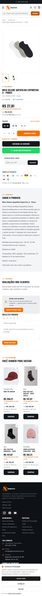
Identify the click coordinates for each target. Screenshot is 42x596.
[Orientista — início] (11, 7)
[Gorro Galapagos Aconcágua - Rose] (31, 434)
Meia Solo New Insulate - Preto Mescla (28, 394)
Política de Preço (27, 530)
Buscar (35, 13)
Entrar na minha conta (13, 310)
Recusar (21, 589)
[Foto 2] (13, 78)
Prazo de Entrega (8, 521)
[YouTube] (15, 513)
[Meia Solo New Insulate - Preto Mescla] (31, 376)
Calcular (33, 163)
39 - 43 (23, 126)
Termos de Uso (27, 527)
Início (4, 20)
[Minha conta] (31, 7)
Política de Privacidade (29, 521)
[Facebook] (10, 513)
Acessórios (11, 20)
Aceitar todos (21, 578)
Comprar (11, 416)
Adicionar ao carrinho (21, 144)
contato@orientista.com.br (14, 551)
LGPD (24, 524)
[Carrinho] (39, 7)
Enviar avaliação (10, 343)
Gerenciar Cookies (28, 533)
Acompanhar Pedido (8, 533)
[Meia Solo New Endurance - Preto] (11, 434)
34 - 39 (6, 126)
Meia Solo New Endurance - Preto (10, 450)
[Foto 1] (5, 78)
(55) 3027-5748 (23, 2)
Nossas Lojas (6, 505)
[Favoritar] (17, 368)
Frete (4, 530)
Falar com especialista (22, 150)
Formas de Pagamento (9, 527)
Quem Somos (6, 502)
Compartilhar (19, 99)
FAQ (3, 536)
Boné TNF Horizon (9, 392)
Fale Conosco (6, 508)
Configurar (21, 584)
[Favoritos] (35, 7)
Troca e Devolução (8, 524)
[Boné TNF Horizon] (11, 376)
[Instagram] (4, 513)
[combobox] (18, 13)
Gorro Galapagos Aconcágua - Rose (29, 450)
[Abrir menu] (3, 7)
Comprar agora (30, 133)
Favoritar (7, 99)
